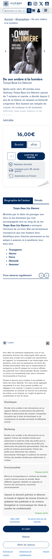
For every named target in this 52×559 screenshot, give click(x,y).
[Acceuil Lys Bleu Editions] (12, 3)
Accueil (8, 19)
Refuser (26, 537)
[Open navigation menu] (45, 10)
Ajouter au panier (31, 156)
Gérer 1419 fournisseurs (15, 520)
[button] (47, 343)
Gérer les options (26, 544)
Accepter (26, 529)
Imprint (46, 551)
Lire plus (8, 119)
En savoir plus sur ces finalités (37, 520)
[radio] (19, 144)
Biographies (22, 19)
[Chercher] (29, 10)
